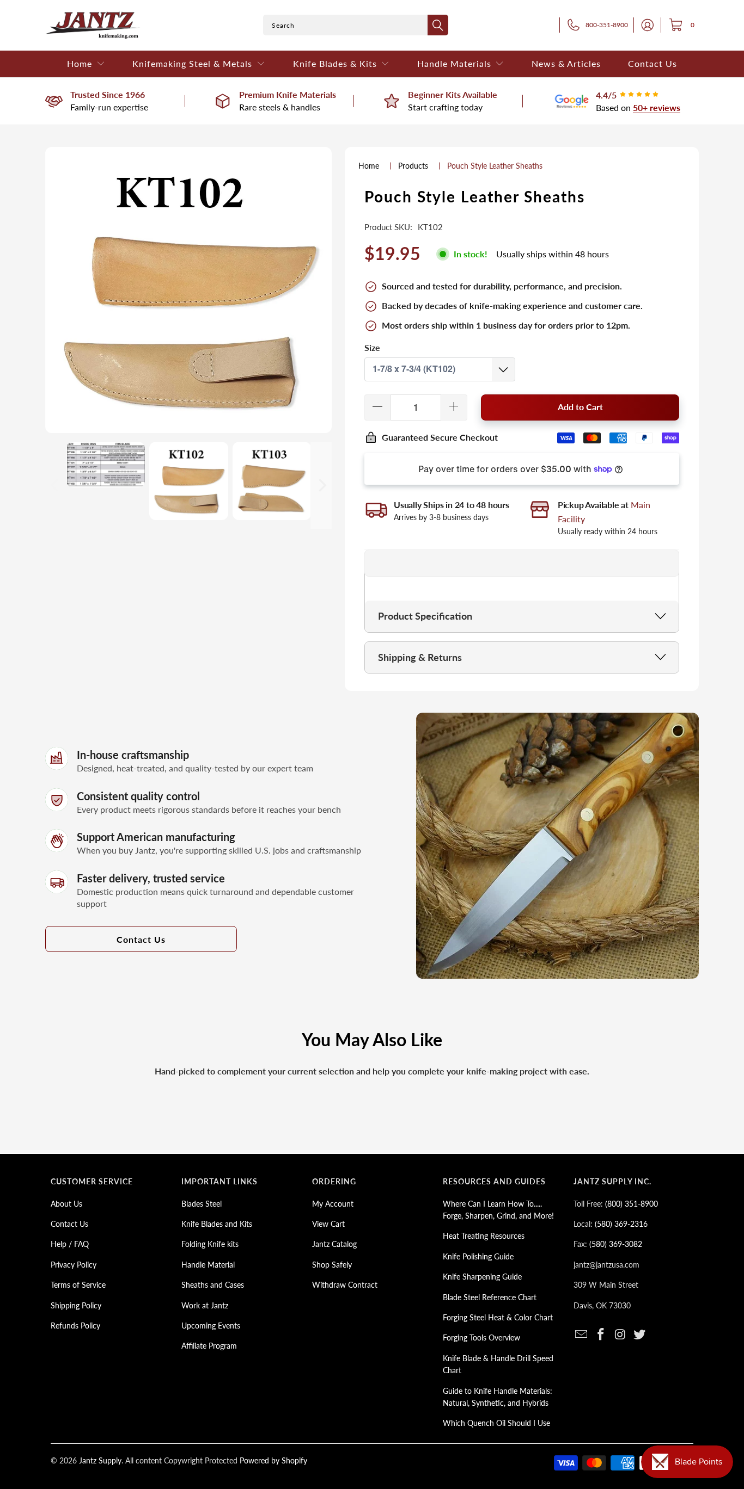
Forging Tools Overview (481, 1337)
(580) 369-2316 (621, 1223)
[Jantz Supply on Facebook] (601, 1335)
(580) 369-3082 (615, 1244)
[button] (86, 64)
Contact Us (141, 939)
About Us (66, 1203)
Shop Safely (332, 1264)
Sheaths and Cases (212, 1284)
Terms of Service (78, 1284)
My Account (332, 1203)
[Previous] (55, 485)
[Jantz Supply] (93, 25)
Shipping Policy (76, 1305)
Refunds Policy (75, 1325)
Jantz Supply (100, 1460)
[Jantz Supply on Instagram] (620, 1335)
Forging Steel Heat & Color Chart (498, 1317)
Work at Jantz (204, 1305)
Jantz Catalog (334, 1244)
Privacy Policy (73, 1264)
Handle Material (208, 1264)
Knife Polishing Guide (478, 1256)
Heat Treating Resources (484, 1235)
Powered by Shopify (273, 1460)
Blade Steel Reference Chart (489, 1297)
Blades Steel (201, 1203)
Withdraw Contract (344, 1284)
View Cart (328, 1223)
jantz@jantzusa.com (606, 1264)
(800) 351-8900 (631, 1203)
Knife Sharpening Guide (482, 1276)
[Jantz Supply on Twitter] (640, 1335)
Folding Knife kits (210, 1244)
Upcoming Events (210, 1325)
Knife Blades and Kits (216, 1223)
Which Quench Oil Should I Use (496, 1423)
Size (372, 347)
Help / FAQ (70, 1244)
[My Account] (644, 25)
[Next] (321, 485)
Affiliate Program (209, 1345)
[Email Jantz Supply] (582, 1335)
